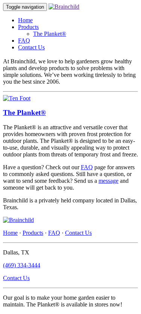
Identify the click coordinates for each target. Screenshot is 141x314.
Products (28, 27)
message (108, 181)
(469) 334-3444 (21, 265)
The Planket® (49, 34)
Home (25, 20)
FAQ (24, 40)
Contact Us (31, 47)
